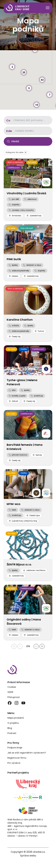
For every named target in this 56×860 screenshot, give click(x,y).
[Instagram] (16, 703)
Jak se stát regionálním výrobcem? (26, 752)
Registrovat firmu (16, 757)
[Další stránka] (36, 646)
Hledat (15, 141)
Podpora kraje (14, 747)
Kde (9, 131)
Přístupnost (13, 697)
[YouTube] (23, 703)
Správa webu (28, 855)
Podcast (11, 733)
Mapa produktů (15, 717)
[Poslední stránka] (42, 646)
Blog (9, 728)
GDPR (10, 692)
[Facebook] (9, 703)
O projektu (13, 722)
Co (8, 120)
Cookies (11, 687)
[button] (42, 76)
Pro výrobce (13, 762)
